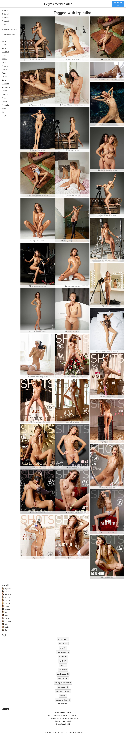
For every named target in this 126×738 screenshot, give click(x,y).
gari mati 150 (63, 678)
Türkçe (4, 73)
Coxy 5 (7, 600)
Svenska (5, 66)
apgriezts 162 (63, 639)
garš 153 (63, 665)
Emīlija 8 (8, 594)
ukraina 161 (63, 656)
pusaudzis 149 (63, 687)
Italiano (4, 101)
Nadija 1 (8, 627)
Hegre (63, 712)
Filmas (6, 17)
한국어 (4, 115)
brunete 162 (63, 643)
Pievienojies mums (118, 3)
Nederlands (6, 87)
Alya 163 (8, 588)
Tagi (5, 24)
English (4, 55)
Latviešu (5, 91)
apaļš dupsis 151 (63, 674)
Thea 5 (7, 603)
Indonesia (5, 94)
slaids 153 (63, 669)
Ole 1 (6, 630)
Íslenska (4, 59)
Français (5, 69)
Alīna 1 (7, 612)
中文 (3, 119)
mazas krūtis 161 (63, 652)
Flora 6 (7, 597)
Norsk (4, 80)
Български (5, 83)
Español (4, 108)
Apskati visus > (63, 703)
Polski (4, 98)
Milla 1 (7, 624)
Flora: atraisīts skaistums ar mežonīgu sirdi (63, 715)
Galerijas (7, 14)
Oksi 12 (7, 591)
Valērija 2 (8, 609)
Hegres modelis (58, 3)
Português (5, 105)
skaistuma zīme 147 (63, 700)
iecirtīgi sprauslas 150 (63, 682)
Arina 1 (7, 615)
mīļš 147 (63, 695)
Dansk (4, 48)
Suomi (4, 44)
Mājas (6, 10)
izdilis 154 (63, 661)
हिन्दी (3, 112)
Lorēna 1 (8, 621)
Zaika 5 (7, 606)
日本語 (4, 62)
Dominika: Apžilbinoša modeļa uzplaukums (63, 718)
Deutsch (4, 41)
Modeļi (6, 21)
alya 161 (63, 648)
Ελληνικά (5, 52)
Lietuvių (4, 76)
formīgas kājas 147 (63, 691)
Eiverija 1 (8, 618)
